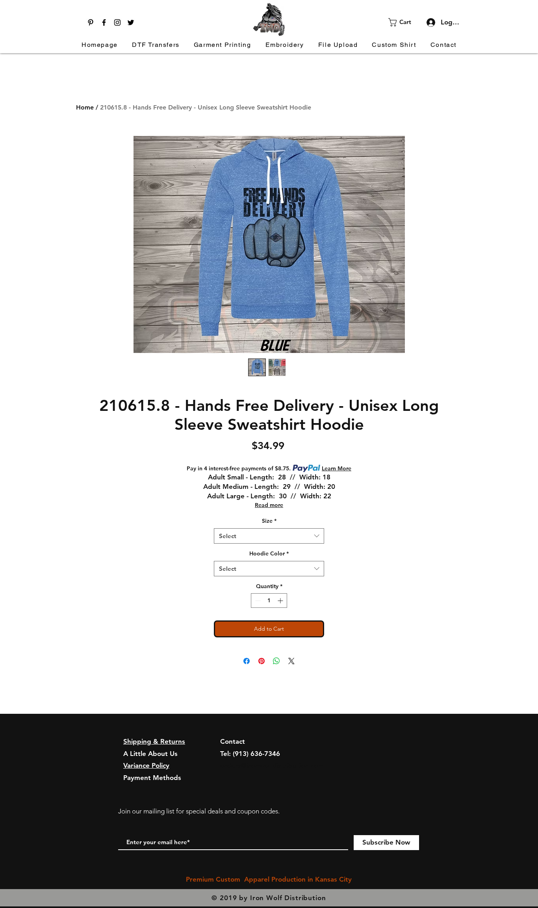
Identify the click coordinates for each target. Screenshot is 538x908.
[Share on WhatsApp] (276, 661)
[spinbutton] (269, 600)
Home (85, 107)
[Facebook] (104, 22)
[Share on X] (291, 661)
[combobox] (269, 536)
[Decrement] (257, 600)
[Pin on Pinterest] (261, 661)
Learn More (336, 468)
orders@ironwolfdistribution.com (272, 765)
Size (269, 520)
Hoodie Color (269, 553)
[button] (404, 22)
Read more (269, 505)
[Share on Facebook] (246, 661)
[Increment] (281, 600)
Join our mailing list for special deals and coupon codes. (199, 811)
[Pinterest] (90, 22)
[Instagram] (117, 22)
